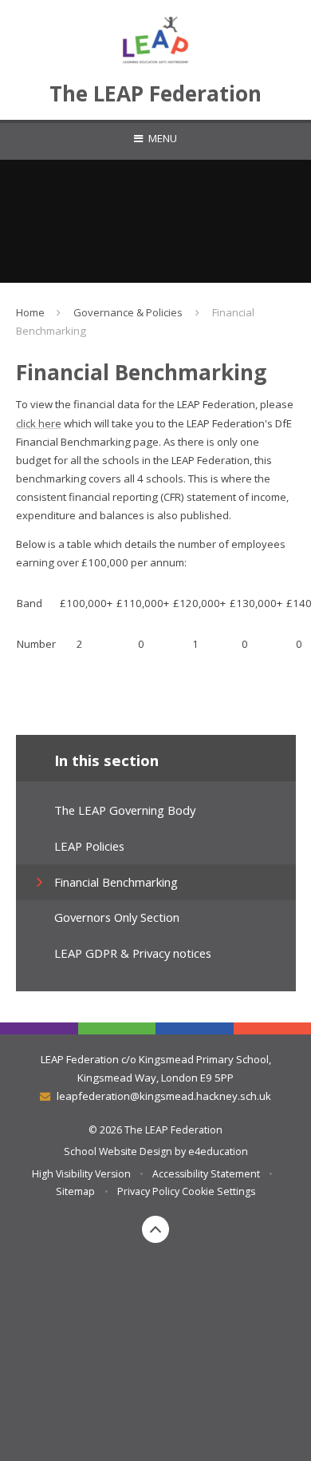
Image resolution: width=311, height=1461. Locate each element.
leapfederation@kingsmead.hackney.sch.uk (163, 1096)
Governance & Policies (128, 312)
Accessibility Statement (206, 1174)
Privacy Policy (148, 1191)
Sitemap (75, 1191)
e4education (218, 1151)
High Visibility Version (81, 1174)
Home (30, 312)
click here (38, 423)
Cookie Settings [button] (218, 1191)
